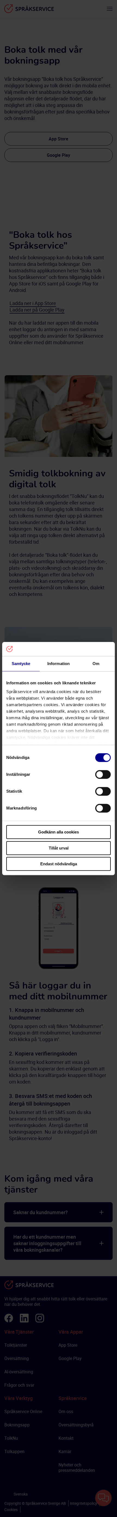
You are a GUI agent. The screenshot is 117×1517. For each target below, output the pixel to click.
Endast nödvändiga (58, 863)
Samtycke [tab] (21, 663)
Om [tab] (96, 663)
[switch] (103, 774)
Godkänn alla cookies (58, 832)
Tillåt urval (59, 848)
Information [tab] (58, 663)
